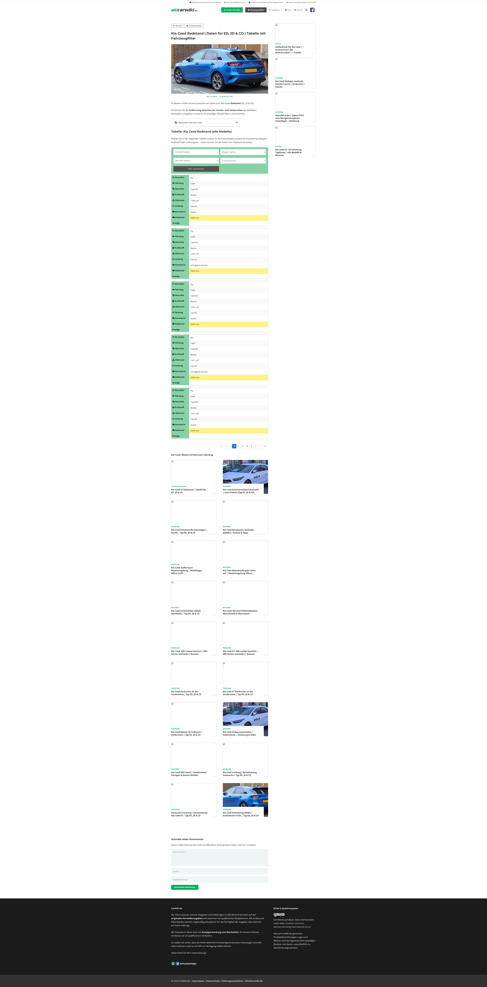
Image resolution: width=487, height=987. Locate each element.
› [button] (260, 446)
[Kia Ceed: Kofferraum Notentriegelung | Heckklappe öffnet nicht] (193, 542)
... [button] (229, 446)
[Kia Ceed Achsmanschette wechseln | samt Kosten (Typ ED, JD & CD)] (245, 461)
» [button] (264, 446)
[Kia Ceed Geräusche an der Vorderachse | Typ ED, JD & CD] (193, 663)
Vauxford (213, 96)
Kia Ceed (225, 103)
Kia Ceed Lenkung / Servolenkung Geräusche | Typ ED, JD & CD (240, 774)
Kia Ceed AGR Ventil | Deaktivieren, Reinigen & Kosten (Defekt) (189, 774)
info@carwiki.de (253, 980)
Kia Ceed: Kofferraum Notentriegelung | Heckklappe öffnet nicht (186, 570)
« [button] (221, 446)
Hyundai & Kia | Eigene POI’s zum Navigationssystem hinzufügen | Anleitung (289, 118)
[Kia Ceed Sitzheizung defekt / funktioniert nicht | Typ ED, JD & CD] (245, 784)
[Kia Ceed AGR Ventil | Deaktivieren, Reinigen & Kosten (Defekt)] (193, 744)
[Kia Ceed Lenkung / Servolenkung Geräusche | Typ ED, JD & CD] (245, 744)
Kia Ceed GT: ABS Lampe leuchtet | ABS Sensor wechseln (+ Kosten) (240, 652)
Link (231, 96)
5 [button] (251, 446)
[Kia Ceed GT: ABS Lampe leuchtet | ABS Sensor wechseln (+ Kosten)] (245, 623)
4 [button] (247, 446)
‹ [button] (225, 446)
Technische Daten (178, 486)
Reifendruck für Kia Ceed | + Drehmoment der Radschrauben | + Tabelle (289, 50)
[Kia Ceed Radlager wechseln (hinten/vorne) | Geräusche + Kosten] (295, 59)
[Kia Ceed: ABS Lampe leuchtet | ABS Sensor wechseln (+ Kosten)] (193, 623)
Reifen (278, 44)
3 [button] (242, 446)
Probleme (175, 527)
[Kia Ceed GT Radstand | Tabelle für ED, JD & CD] (193, 461)
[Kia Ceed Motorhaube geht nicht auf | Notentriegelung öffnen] (245, 542)
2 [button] (238, 446)
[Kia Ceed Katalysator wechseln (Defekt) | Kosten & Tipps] (245, 502)
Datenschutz (213, 980)
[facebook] (312, 10)
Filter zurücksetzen (196, 169)
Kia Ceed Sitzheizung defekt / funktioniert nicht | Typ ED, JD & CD (241, 814)
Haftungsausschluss (232, 980)
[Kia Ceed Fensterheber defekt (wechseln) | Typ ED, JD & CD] (193, 582)
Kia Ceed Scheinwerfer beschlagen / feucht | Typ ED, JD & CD (189, 531)
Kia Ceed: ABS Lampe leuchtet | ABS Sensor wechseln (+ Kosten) (189, 652)
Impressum (198, 980)
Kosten (278, 146)
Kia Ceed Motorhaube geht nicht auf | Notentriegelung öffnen (239, 572)
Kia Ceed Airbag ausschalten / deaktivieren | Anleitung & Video (239, 733)
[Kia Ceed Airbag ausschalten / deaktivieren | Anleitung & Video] (245, 703)
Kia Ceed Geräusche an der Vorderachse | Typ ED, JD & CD (186, 693)
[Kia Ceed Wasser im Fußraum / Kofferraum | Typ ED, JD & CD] (193, 703)
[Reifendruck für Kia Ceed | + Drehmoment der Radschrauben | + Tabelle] (295, 25)
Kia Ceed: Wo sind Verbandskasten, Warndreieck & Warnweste (240, 612)
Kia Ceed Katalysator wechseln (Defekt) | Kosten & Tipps (238, 531)
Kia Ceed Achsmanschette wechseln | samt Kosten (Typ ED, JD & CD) (241, 491)
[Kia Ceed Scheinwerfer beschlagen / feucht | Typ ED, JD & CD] (193, 502)
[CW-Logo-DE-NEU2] (184, 10)
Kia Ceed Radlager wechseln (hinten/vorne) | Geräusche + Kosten (290, 84)
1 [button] (234, 446)
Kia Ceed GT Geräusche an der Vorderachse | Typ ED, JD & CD (238, 693)
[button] (306, 10)
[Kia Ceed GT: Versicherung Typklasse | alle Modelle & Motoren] (295, 127)
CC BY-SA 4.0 (224, 96)
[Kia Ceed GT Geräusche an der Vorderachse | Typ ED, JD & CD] (245, 663)
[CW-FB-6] (184, 963)
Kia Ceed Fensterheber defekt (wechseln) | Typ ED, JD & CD (186, 612)
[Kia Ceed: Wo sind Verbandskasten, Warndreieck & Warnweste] (245, 582)
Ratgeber (227, 486)
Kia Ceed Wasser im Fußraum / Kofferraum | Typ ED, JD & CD (186, 733)
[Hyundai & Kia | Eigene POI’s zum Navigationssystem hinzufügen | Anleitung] (295, 93)
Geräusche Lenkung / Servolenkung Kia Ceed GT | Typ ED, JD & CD (189, 814)
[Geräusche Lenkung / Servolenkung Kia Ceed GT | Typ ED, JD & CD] (193, 784)
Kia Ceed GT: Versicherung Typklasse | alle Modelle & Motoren (288, 152)
